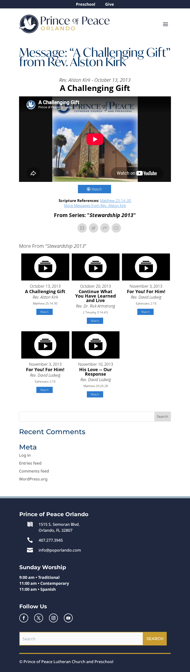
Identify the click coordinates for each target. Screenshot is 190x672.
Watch (97, 189)
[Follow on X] (38, 618)
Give (109, 4)
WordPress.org (33, 479)
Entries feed (30, 463)
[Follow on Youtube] (68, 618)
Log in (25, 455)
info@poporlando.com (60, 550)
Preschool (85, 4)
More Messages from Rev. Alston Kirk (95, 205)
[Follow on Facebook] (23, 618)
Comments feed (34, 471)
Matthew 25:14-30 (115, 200)
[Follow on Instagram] (53, 618)
